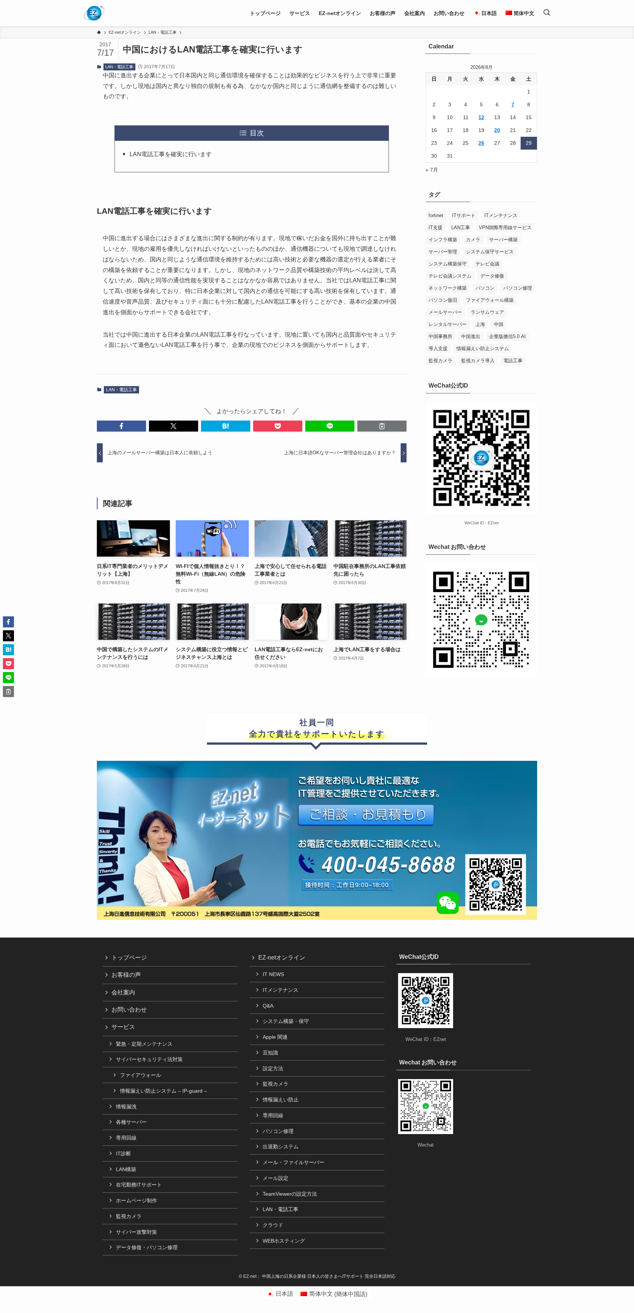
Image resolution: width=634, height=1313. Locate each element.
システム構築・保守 (286, 1021)
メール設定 (275, 1178)
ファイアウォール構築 (490, 300)
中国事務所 (440, 336)
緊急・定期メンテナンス (144, 1044)
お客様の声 (126, 975)
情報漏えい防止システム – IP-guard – (163, 1091)
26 (481, 143)
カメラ (473, 239)
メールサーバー (445, 312)
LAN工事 (460, 227)
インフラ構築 (443, 239)
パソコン (485, 288)
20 (497, 130)
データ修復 (492, 276)
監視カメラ (440, 360)
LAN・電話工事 (119, 67)
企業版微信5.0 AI (507, 336)
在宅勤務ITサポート (139, 1185)
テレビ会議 (487, 264)
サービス (123, 1027)
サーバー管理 (443, 251)
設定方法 (273, 1068)
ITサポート (464, 215)
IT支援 (435, 227)
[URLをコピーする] (382, 426)
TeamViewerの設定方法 (290, 1194)
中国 (498, 324)
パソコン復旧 (443, 300)
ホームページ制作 (136, 1200)
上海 (480, 324)
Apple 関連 (275, 1037)
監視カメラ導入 (478, 360)
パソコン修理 (517, 288)
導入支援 (438, 348)
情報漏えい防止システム (482, 348)
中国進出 (470, 336)
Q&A (268, 1006)
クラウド (273, 1225)
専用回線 (126, 1138)
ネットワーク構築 (448, 288)
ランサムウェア (487, 312)
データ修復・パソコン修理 (147, 1247)
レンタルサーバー (448, 324)
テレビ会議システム (450, 276)
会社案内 (123, 992)
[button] (121, 426)
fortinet (436, 215)
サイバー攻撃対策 (136, 1232)
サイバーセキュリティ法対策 (149, 1059)
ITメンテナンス (500, 215)
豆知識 (270, 1053)
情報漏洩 (126, 1107)
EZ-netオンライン (281, 957)
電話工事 (512, 360)
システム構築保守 (448, 264)
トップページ (129, 957)
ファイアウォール (140, 1075)
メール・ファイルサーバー (293, 1162)
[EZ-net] (94, 13)
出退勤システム (281, 1146)
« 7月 (432, 170)
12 (481, 117)
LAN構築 (126, 1169)
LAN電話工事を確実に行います (171, 154)
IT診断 (123, 1153)
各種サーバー (131, 1122)
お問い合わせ (129, 1009)
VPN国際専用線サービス (505, 227)
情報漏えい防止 (281, 1100)
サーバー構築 (503, 239)
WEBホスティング (284, 1241)
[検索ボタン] (547, 13)
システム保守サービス (490, 251)
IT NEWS (273, 974)
